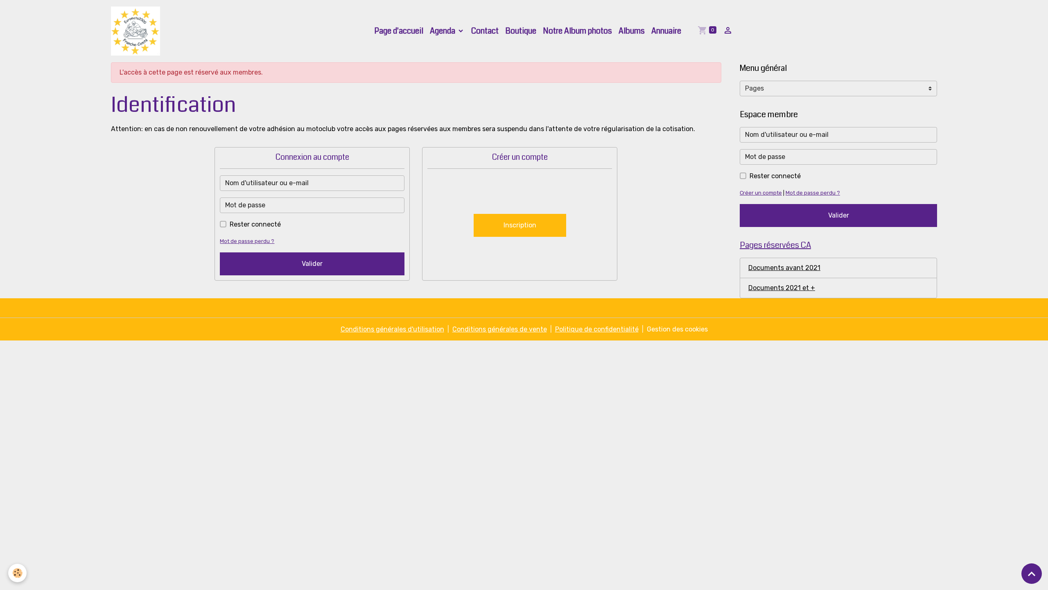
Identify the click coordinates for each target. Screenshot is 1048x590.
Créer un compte (761, 193)
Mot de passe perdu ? (247, 241)
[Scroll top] (1031, 573)
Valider (312, 264)
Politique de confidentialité (597, 329)
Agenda (443, 30)
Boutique (520, 30)
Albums (632, 30)
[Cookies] (17, 573)
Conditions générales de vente (499, 329)
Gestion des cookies (677, 329)
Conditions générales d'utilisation (392, 329)
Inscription (520, 225)
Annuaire (666, 30)
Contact (485, 30)
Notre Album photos (577, 30)
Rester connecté (255, 224)
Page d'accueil (398, 30)
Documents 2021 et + (781, 288)
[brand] (137, 31)
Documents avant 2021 (784, 268)
